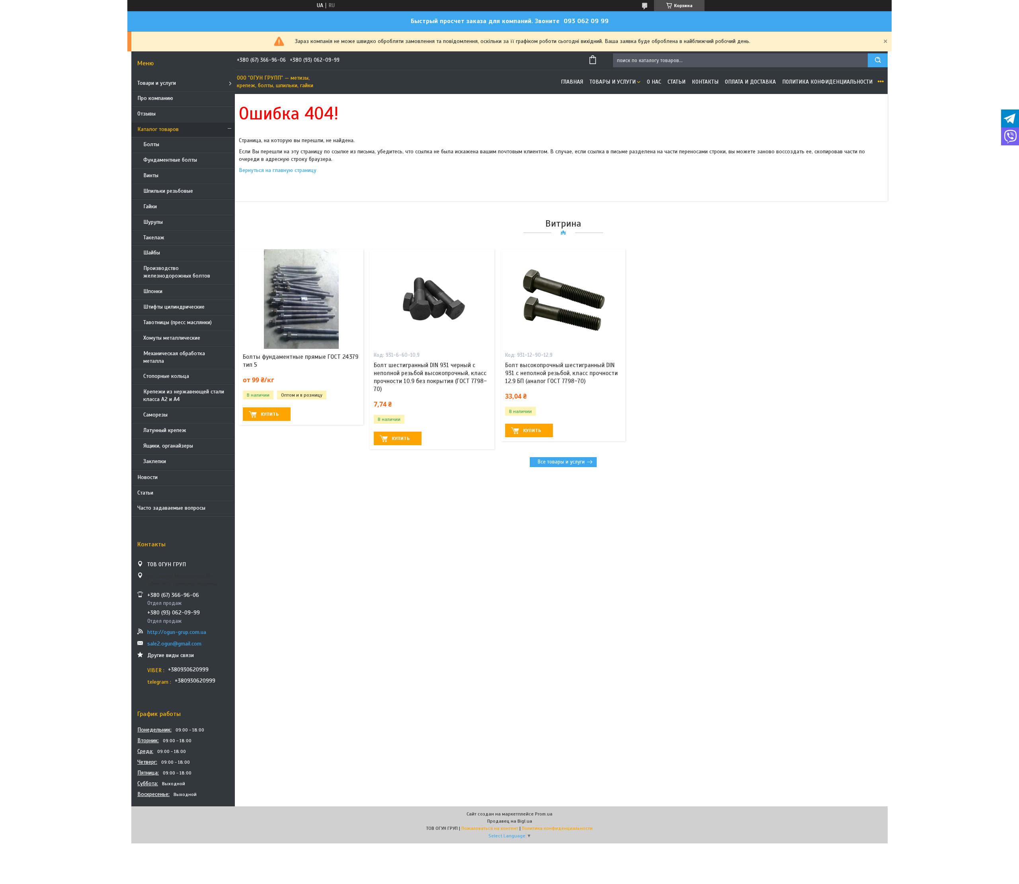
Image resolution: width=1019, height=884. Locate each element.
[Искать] (878, 60)
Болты (151, 144)
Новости (147, 477)
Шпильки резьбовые (168, 191)
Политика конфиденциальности (827, 81)
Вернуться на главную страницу (277, 170)
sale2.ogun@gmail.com (174, 643)
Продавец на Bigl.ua (509, 821)
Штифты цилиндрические (174, 306)
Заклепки (154, 461)
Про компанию (155, 98)
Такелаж (153, 237)
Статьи (145, 492)
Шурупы (153, 222)
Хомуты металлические (171, 337)
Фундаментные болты (170, 159)
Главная (572, 81)
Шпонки (152, 291)
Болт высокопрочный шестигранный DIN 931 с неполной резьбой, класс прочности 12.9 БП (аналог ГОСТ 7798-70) (561, 373)
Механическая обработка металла (174, 357)
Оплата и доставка (750, 81)
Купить (270, 414)
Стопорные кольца (166, 376)
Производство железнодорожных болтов (176, 272)
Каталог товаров (158, 129)
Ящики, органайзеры (168, 445)
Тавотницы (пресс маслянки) (177, 322)
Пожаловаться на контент (489, 828)
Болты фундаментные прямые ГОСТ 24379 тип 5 (300, 360)
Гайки (150, 206)
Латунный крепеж (164, 430)
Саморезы (155, 414)
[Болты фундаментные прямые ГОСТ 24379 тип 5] (301, 299)
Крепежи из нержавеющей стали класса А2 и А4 (183, 395)
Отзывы (146, 113)
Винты (150, 175)
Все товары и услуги (561, 462)
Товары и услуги (613, 81)
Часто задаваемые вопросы (171, 508)
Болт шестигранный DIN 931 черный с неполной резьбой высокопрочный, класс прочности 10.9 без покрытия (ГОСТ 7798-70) (430, 377)
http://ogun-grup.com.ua (176, 632)
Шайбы (151, 252)
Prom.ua (543, 814)
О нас (654, 81)
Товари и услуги (156, 83)
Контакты (705, 81)
